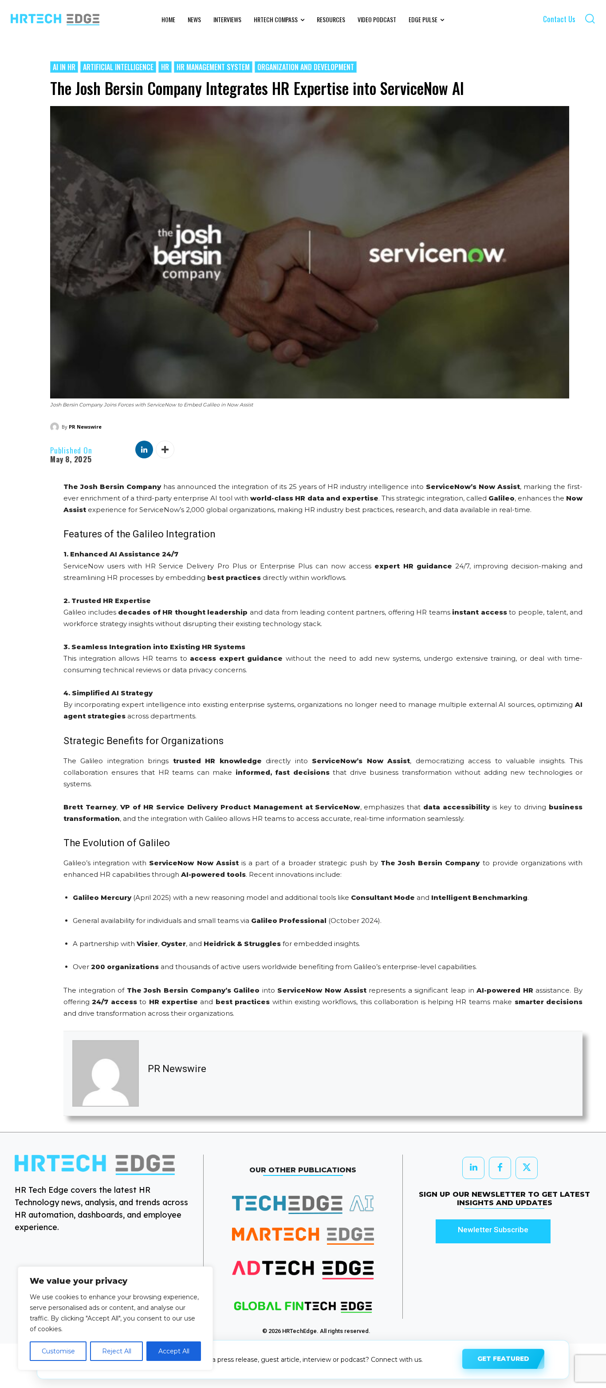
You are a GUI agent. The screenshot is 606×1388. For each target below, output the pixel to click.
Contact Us (559, 18)
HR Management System (213, 67)
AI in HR (64, 67)
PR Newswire (85, 426)
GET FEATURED (503, 1359)
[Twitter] (526, 1168)
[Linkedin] (144, 449)
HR (165, 67)
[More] (165, 449)
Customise (58, 1351)
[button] (589, 18)
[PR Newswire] (56, 426)
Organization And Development (305, 67)
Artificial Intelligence (118, 67)
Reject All (116, 1351)
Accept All (173, 1351)
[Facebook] (500, 1168)
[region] (115, 1318)
